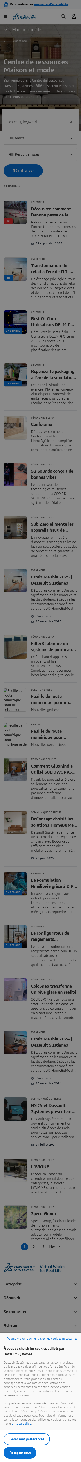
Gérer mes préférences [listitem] (26, 1439)
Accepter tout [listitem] (19, 1453)
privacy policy (21, 1423)
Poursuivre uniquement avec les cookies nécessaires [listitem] (42, 1338)
